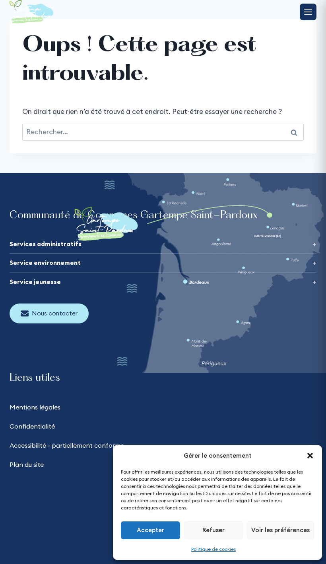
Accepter (150, 530)
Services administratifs (46, 244)
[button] (310, 456)
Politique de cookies (213, 549)
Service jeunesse (35, 282)
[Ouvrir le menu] (308, 12)
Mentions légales (35, 407)
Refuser (213, 530)
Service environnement (45, 262)
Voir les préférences (280, 530)
